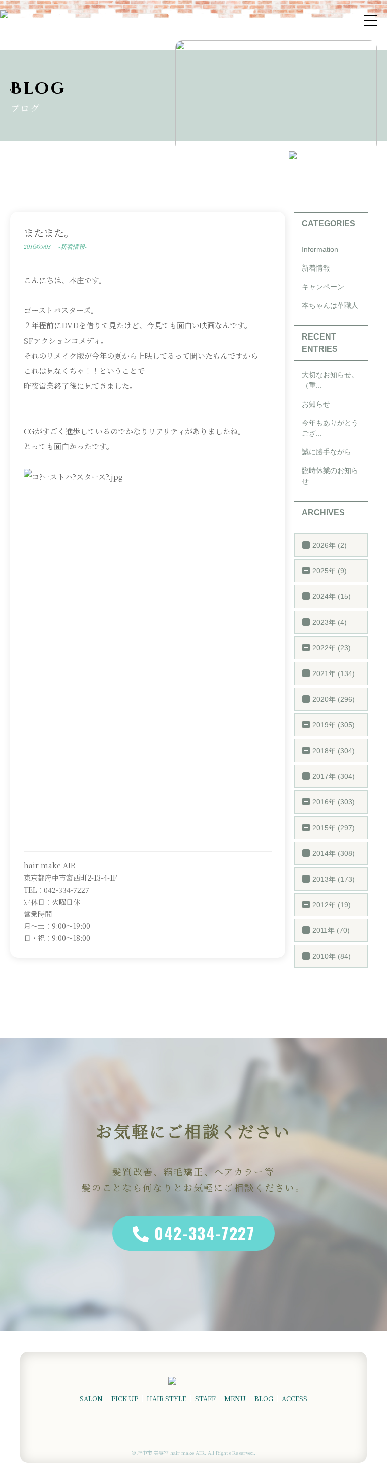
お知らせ (316, 404)
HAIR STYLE (166, 1398)
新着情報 (316, 268)
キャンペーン (323, 287)
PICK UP (124, 1398)
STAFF (205, 1398)
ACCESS (294, 1398)
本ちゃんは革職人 (330, 305)
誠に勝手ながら (326, 452)
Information (320, 249)
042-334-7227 (204, 1233)
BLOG (263, 1398)
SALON (91, 1398)
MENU (235, 1398)
